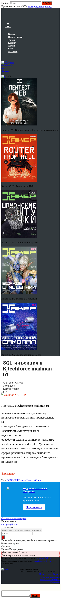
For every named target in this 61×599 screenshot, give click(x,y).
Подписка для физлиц (49, 574)
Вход (57, 4)
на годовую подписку (40, 6)
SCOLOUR (13, 480)
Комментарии (11, 388)
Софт (38, 480)
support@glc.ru (44, 558)
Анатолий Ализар (13, 382)
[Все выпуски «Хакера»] (1, 57)
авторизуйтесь (9, 524)
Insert (35, 596)
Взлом (22, 480)
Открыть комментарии (13, 518)
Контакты (55, 582)
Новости (30, 480)
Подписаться (34, 507)
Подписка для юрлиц (50, 577)
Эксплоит (8, 473)
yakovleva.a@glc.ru (41, 561)
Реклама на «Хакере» (50, 579)
